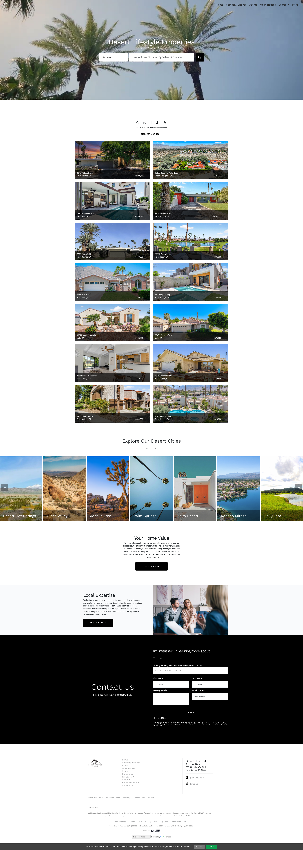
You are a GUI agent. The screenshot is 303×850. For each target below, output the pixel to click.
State (140, 822)
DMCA (151, 798)
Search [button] (283, 4)
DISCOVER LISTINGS (150, 134)
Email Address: (199, 690)
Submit (190, 712)
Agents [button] (253, 4)
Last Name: (197, 678)
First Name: (158, 678)
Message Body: (160, 690)
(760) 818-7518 (197, 778)
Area (186, 822)
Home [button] (219, 4)
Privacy (126, 798)
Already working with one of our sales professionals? (177, 665)
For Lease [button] (127, 777)
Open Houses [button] (268, 4)
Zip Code (164, 822)
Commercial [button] (128, 774)
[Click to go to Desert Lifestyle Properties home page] (6, 4)
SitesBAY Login (113, 798)
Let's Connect (151, 566)
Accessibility (139, 798)
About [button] (125, 779)
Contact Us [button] (127, 785)
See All (150, 449)
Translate (168, 837)
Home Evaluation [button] (130, 782)
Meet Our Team (98, 623)
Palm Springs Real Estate (124, 822)
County (148, 822)
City (155, 822)
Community (176, 822)
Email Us (194, 784)
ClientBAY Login (95, 798)
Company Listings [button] (236, 4)
